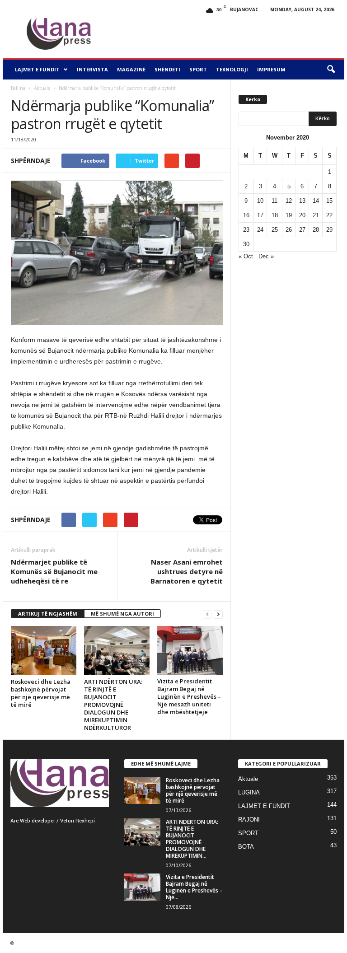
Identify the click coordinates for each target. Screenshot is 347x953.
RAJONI (249, 819)
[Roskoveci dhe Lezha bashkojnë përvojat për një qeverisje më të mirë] (43, 650)
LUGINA (249, 792)
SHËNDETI (167, 69)
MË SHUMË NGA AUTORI (122, 613)
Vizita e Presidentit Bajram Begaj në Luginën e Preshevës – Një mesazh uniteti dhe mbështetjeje (189, 696)
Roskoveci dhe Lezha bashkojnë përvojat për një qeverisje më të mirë (40, 693)
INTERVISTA (92, 69)
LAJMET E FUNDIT (37, 69)
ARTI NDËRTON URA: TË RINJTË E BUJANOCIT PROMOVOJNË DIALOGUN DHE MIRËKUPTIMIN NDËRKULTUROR (113, 704)
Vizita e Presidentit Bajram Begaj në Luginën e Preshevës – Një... (194, 887)
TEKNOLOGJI (232, 69)
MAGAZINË (131, 69)
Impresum (271, 69)
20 (302, 215)
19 (289, 215)
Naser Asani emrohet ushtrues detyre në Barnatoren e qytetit (186, 571)
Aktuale (42, 88)
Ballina (18, 88)
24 (260, 229)
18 (275, 215)
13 (302, 200)
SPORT (198, 69)
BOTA (246, 846)
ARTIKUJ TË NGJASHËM (47, 613)
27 (302, 229)
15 (329, 200)
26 (289, 229)
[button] (331, 69)
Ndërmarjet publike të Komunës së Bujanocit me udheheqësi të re (54, 571)
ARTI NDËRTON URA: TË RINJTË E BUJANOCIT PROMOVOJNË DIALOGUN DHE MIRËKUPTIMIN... (192, 839)
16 (246, 215)
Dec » (266, 256)
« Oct (246, 256)
